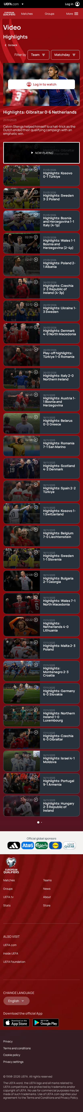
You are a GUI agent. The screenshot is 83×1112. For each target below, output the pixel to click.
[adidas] (13, 845)
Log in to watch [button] (44, 84)
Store (46, 905)
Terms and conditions (17, 1048)
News (46, 889)
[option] (41, 153)
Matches (9, 880)
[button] (71, 13)
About (47, 897)
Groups (7, 889)
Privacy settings (13, 1062)
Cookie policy (11, 1055)
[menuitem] (30, 13)
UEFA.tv (8, 897)
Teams (47, 880)
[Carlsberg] (41, 845)
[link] (27, 13)
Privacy (7, 1041)
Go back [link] (12, 45)
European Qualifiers (9, 13)
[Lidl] (55, 845)
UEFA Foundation (14, 962)
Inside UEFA (10, 953)
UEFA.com (10, 945)
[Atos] (27, 845)
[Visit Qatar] (69, 845)
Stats (6, 905)
